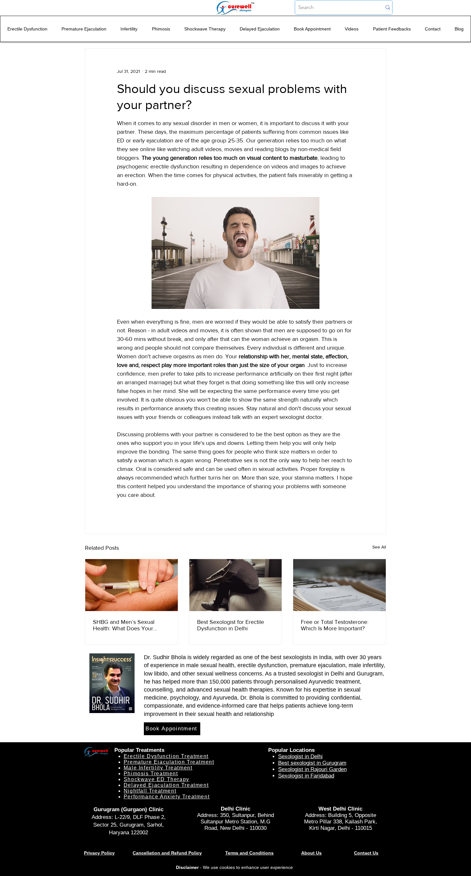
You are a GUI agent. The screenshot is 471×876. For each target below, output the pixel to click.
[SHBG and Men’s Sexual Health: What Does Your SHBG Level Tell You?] (131, 585)
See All (379, 546)
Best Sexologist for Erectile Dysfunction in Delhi (230, 625)
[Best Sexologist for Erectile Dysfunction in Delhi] (235, 585)
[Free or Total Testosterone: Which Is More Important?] (339, 585)
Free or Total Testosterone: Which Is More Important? (334, 625)
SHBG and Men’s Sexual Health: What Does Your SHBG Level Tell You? (123, 625)
